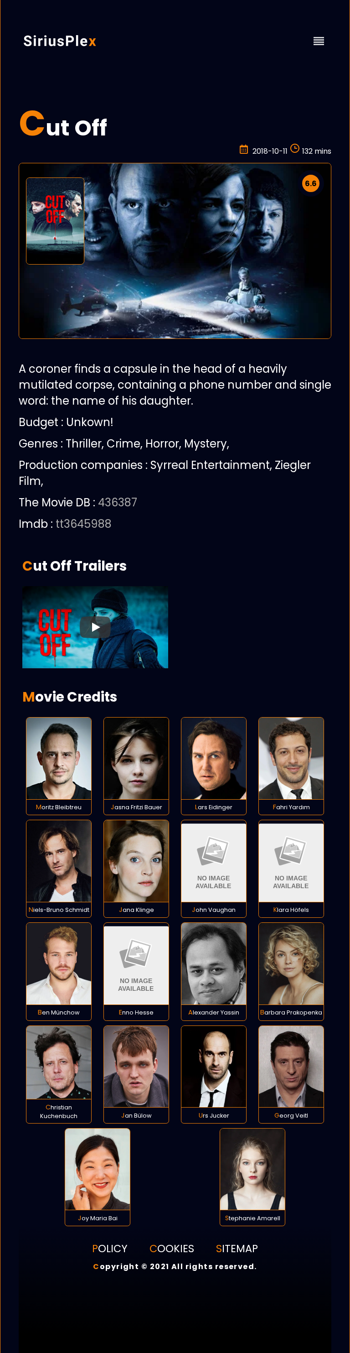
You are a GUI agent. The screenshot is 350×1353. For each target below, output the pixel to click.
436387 (117, 502)
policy (110, 1248)
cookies (171, 1248)
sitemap (237, 1248)
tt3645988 (84, 523)
